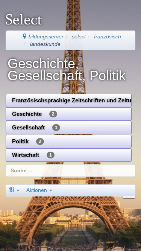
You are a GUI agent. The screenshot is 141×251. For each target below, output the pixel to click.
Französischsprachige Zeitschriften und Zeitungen (72, 100)
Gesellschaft (35, 127)
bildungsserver (45, 36)
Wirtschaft (32, 155)
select (79, 36)
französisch (107, 36)
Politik (26, 141)
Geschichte (33, 114)
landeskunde (45, 44)
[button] (14, 190)
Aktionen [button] (37, 190)
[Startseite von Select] (28, 15)
